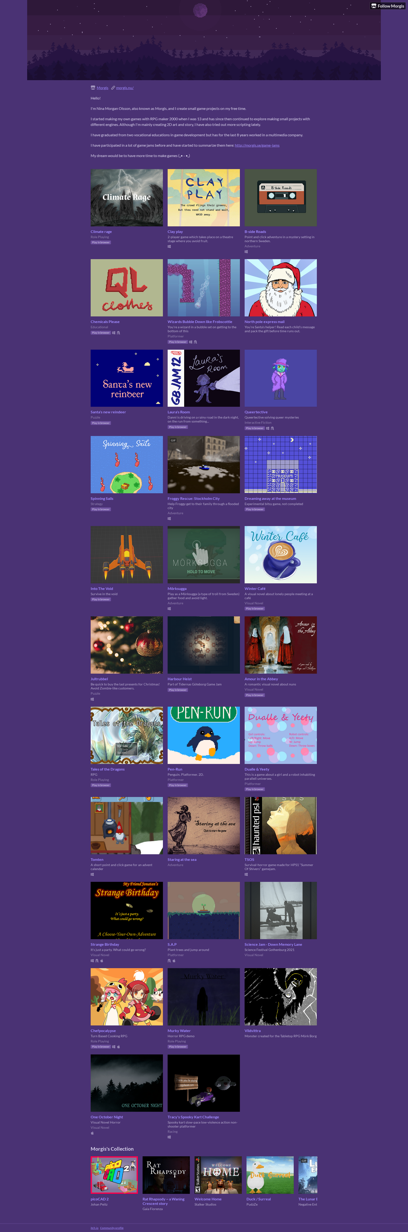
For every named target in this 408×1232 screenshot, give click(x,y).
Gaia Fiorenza (153, 1209)
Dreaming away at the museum (270, 498)
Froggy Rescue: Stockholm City (194, 498)
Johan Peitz (99, 1204)
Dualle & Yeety (257, 769)
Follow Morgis (391, 5)
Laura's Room (179, 412)
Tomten (97, 859)
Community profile (111, 1228)
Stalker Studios (205, 1204)
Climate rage (101, 231)
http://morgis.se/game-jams (257, 145)
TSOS (249, 859)
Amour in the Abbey (261, 678)
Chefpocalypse (103, 1030)
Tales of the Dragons (108, 769)
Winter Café (255, 588)
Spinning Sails (102, 498)
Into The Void (102, 588)
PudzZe (252, 1204)
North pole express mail (265, 321)
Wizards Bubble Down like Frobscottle (200, 321)
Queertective (256, 412)
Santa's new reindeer (108, 412)
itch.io (94, 1228)
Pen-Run (175, 769)
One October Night (107, 1117)
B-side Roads (255, 231)
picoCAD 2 (100, 1199)
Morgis (102, 87)
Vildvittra (253, 1030)
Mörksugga (177, 588)
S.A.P (172, 944)
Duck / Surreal (258, 1199)
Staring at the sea (182, 859)
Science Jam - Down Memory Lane (273, 944)
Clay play (175, 231)
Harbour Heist (180, 678)
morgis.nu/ (125, 87)
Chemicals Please (105, 321)
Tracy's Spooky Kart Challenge (193, 1117)
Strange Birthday (105, 944)
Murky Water (179, 1030)
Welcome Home (208, 1199)
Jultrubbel (99, 678)
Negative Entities (310, 1204)
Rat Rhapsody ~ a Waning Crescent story (163, 1201)
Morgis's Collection (112, 1149)
